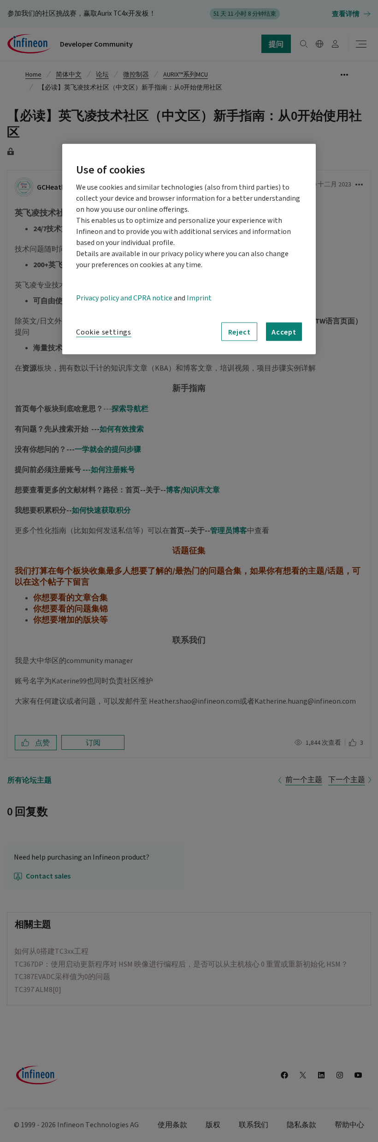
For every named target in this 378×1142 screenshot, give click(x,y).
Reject (239, 331)
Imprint (199, 298)
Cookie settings (103, 332)
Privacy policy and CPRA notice (124, 298)
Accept (284, 331)
